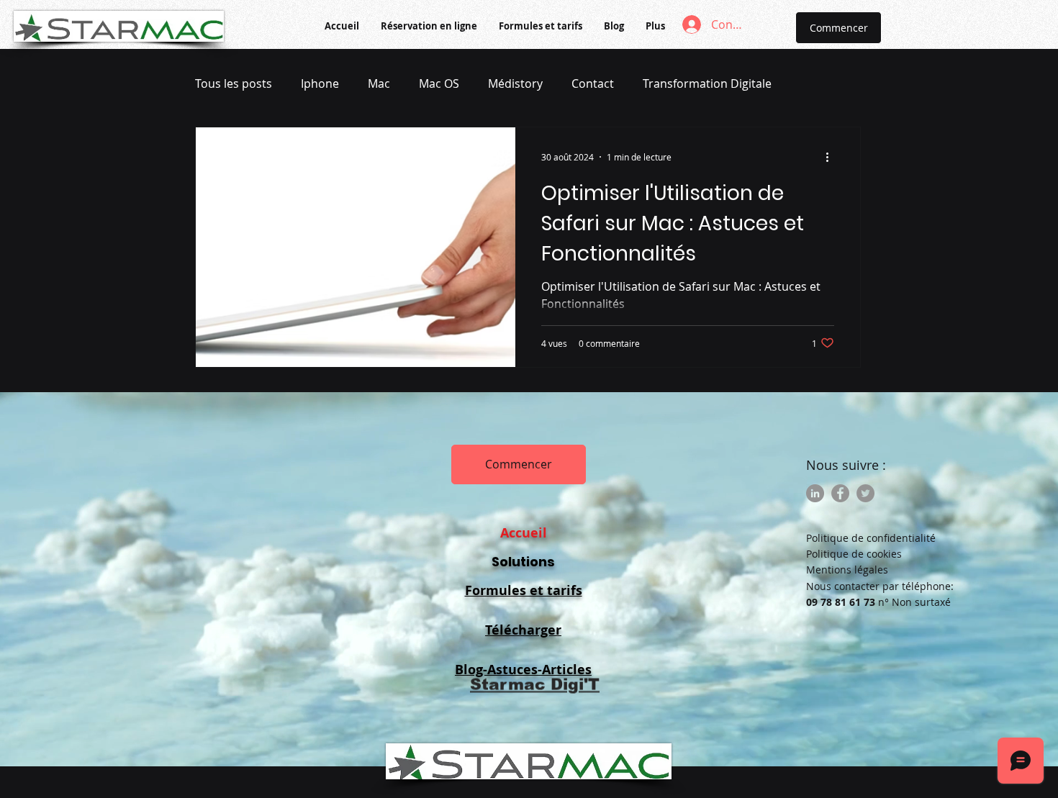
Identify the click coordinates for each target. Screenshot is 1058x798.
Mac (379, 83)
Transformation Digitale (707, 83)
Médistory (515, 83)
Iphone (320, 83)
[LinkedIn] (815, 493)
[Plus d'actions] (832, 157)
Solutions (523, 562)
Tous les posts (233, 83)
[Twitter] (865, 493)
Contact (592, 83)
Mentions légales (847, 569)
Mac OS (439, 83)
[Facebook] (840, 493)
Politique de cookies (854, 554)
